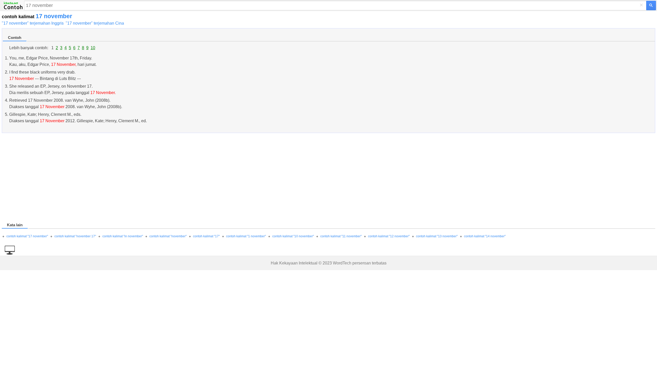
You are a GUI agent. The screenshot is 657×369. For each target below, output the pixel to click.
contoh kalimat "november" (168, 236)
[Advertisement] (156, 178)
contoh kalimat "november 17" (75, 236)
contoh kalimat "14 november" (485, 236)
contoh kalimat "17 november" (27, 236)
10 (93, 48)
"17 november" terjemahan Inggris (33, 23)
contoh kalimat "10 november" (293, 236)
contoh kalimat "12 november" (389, 236)
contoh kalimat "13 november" (437, 236)
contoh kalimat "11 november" (341, 236)
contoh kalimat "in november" (122, 236)
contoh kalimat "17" (206, 236)
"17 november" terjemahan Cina (95, 23)
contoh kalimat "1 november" (246, 236)
